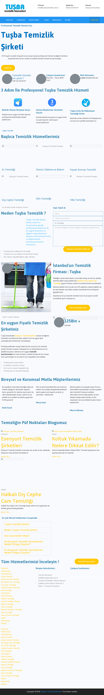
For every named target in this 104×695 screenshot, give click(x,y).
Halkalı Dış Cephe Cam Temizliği (21, 497)
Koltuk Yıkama (6, 596)
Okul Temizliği (6, 612)
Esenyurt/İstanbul (93, 8)
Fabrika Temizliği (7, 599)
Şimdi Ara (94, 20)
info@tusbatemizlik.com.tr (48, 8)
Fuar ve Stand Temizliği (10, 615)
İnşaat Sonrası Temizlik (83, 169)
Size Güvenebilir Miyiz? (17, 535)
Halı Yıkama (5, 593)
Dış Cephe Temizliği (13, 200)
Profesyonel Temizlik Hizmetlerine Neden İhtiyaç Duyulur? (23, 543)
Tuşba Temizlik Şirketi (16, 524)
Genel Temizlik (6, 576)
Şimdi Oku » (5, 456)
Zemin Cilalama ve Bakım (50, 169)
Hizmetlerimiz (34, 20)
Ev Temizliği (8, 169)
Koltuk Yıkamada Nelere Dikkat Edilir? (75, 442)
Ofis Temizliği (43, 198)
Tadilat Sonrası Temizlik (10, 587)
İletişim (67, 20)
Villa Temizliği (77, 199)
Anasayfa (9, 20)
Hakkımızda (21, 20)
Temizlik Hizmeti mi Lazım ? (21, 77)
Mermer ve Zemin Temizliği (11, 609)
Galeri (46, 20)
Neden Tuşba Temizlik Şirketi (20, 530)
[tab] (26, 524)
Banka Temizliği (7, 604)
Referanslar (56, 20)
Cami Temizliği (6, 607)
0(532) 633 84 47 (72, 8)
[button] (8, 68)
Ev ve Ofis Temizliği (8, 585)
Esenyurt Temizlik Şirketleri (21, 442)
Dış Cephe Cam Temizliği (10, 582)
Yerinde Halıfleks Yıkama (10, 601)
